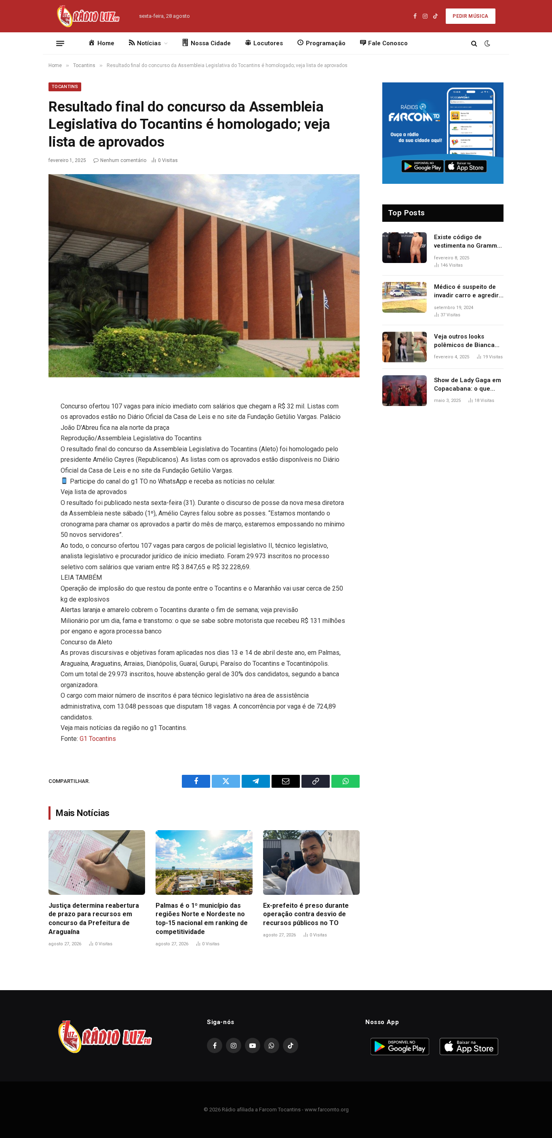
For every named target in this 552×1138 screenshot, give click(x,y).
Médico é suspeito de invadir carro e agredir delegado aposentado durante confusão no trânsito (466, 291)
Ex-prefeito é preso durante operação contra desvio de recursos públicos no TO (306, 914)
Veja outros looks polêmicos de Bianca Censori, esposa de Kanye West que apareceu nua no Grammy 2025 (464, 341)
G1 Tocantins (98, 739)
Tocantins (65, 86)
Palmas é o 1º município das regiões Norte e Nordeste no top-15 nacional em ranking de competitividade (202, 919)
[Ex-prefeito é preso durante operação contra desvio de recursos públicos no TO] (311, 862)
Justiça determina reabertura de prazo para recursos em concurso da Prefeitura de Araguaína (93, 919)
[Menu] (60, 43)
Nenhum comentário (123, 160)
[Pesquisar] (474, 43)
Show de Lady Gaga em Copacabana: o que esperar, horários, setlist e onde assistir (467, 385)
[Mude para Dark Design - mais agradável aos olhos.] (486, 43)
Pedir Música (470, 16)
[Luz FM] (88, 16)
